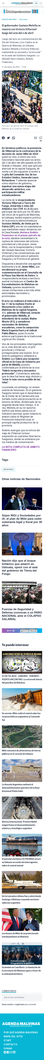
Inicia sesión (7, 1004)
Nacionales (23, 19)
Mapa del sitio (13, 1036)
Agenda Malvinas (9, 19)
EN (36, 3)
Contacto (10, 1044)
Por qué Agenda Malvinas (21, 1032)
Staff (7, 1040)
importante (8, 469)
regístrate (19, 1004)
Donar (8, 1048)
